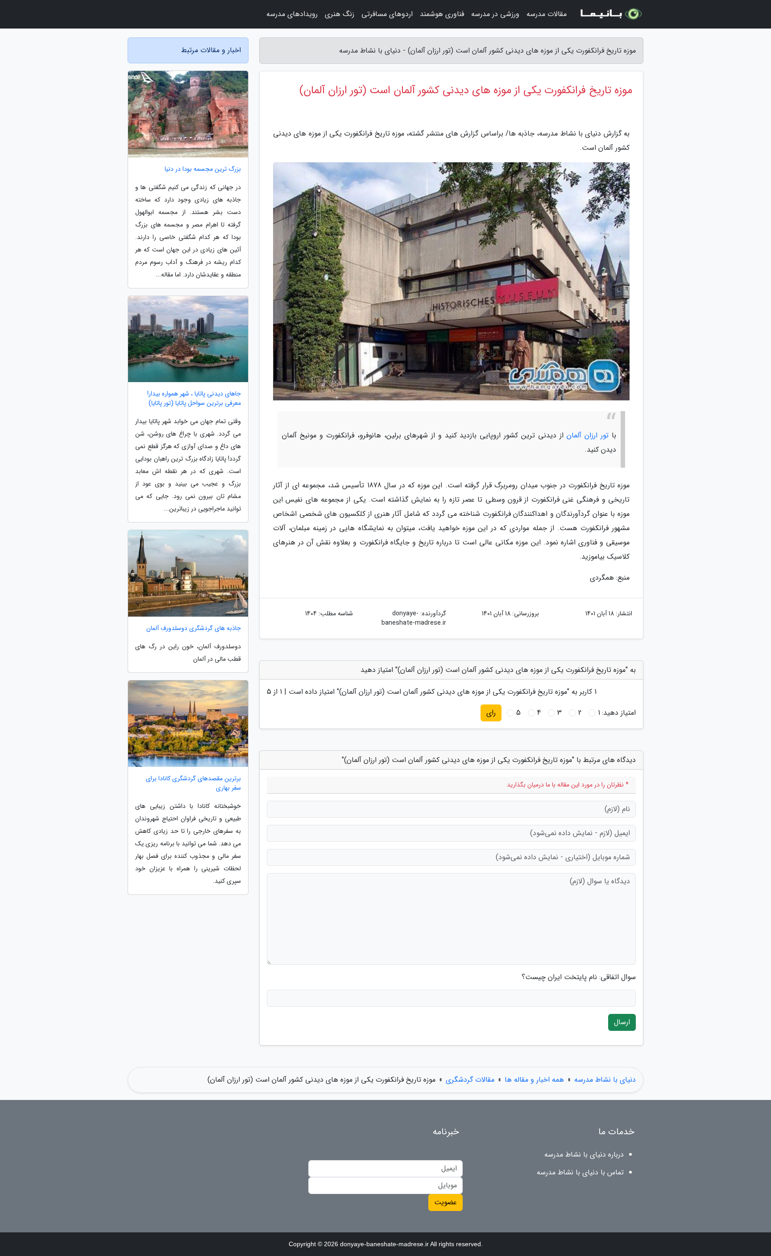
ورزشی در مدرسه (495, 14)
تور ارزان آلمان (588, 435)
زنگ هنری (339, 14)
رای (491, 712)
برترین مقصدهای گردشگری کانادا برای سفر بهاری (193, 783)
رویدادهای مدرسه (292, 14)
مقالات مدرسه (546, 14)
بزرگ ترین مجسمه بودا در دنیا (203, 169)
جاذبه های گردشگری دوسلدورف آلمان (193, 628)
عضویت (445, 1202)
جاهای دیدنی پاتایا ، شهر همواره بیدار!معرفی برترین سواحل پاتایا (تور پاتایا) (194, 398)
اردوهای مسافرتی (387, 14)
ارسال (622, 1022)
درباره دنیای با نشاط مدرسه (584, 1154)
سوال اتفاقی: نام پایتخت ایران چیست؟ (579, 977)
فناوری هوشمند (442, 14)
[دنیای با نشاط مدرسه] (610, 14)
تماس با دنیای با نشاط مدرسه (580, 1172)
